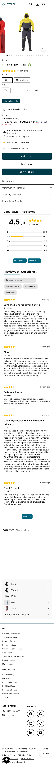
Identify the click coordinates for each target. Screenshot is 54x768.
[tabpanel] (27, 399)
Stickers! (6, 697)
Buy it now (27, 164)
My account (7, 664)
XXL (36, 90)
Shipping (6, 148)
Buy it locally (27, 171)
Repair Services (9, 645)
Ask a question (19, 261)
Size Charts (7, 653)
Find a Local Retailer (12, 201)
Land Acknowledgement (13, 762)
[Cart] (43, 4)
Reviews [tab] (12, 271)
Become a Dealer (9, 690)
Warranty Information (11, 634)
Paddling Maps (8, 686)
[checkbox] (10, 292)
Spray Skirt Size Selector (13, 656)
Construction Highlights (14, 188)
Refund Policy (27, 758)
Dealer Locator (8, 660)
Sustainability (8, 675)
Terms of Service (10, 758)
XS (5, 90)
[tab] (29, 272)
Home (4, 60)
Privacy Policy (8, 755)
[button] (25, 122)
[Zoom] (43, 48)
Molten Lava (22, 80)
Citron (7, 80)
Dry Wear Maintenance (12, 649)
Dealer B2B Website (10, 694)
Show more (27, 516)
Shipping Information (12, 194)
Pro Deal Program (9, 682)
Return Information (10, 641)
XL (28, 90)
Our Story (6, 678)
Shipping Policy (25, 755)
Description (8, 181)
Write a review (34, 261)
